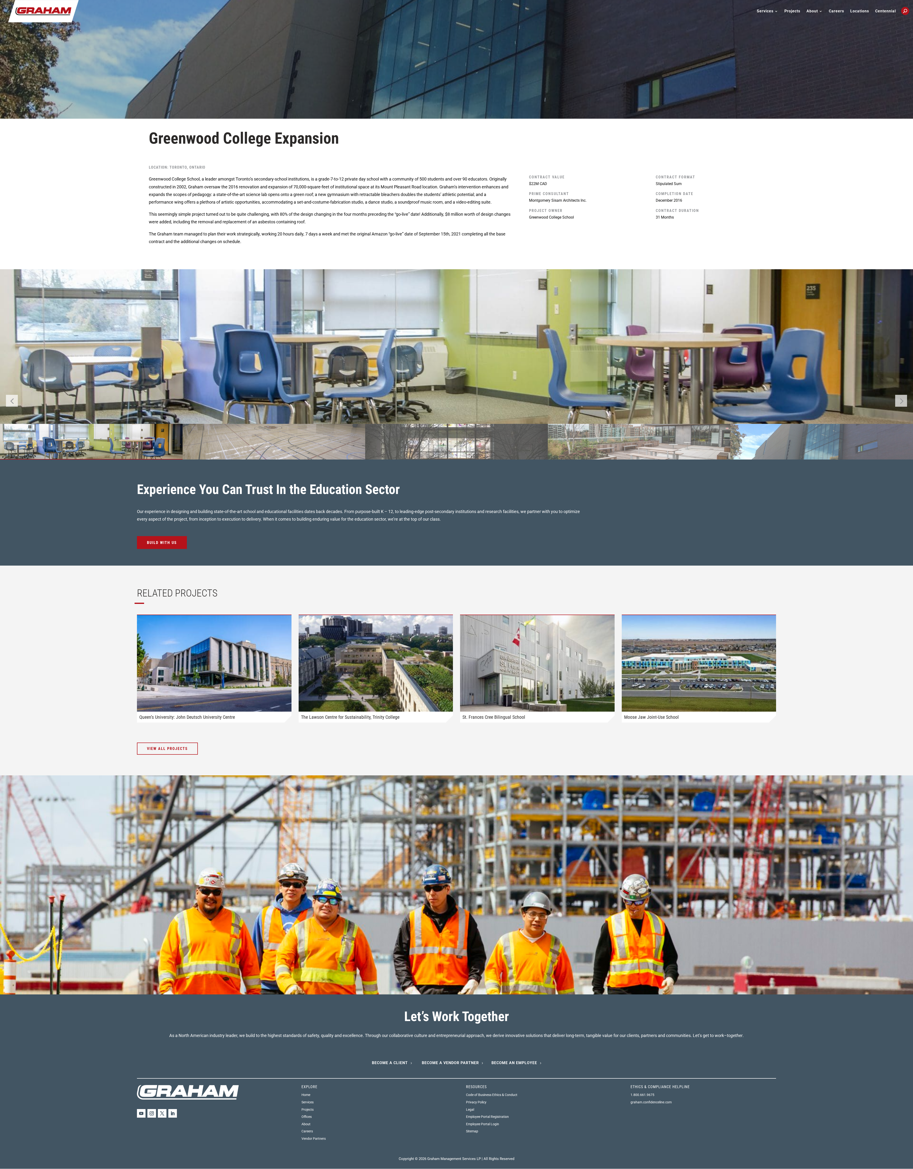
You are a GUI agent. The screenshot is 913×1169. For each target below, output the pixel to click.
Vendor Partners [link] (313, 1138)
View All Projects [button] (167, 748)
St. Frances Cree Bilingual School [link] (493, 717)
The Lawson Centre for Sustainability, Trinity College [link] (350, 717)
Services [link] (307, 1102)
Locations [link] (859, 11)
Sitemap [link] (472, 1131)
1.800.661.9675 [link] (642, 1095)
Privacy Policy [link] (476, 1102)
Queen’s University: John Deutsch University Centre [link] (187, 717)
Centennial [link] (885, 11)
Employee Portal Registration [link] (487, 1117)
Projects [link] (792, 11)
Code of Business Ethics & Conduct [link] (491, 1095)
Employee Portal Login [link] (482, 1124)
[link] (43, 10)
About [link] (306, 1124)
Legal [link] (470, 1109)
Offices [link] (306, 1117)
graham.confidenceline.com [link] (651, 1102)
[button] (901, 401)
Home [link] (305, 1095)
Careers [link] (836, 11)
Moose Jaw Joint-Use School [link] (651, 717)
